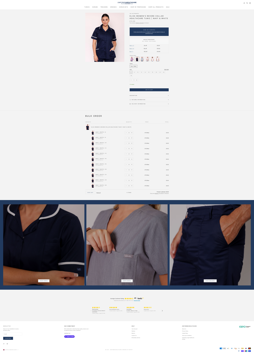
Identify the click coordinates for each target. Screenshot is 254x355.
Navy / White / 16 (101, 158)
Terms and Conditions (186, 335)
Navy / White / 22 (101, 174)
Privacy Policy (185, 331)
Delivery (133, 331)
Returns (133, 333)
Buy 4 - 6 (132, 48)
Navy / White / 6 (101, 132)
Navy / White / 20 (101, 169)
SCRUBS (95, 7)
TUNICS (87, 7)
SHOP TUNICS (44, 280)
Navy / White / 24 (101, 179)
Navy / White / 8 (101, 137)
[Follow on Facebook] (3, 343)
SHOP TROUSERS (210, 280)
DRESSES (113, 7)
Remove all (99, 192)
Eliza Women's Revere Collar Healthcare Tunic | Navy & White (111, 127)
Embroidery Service (136, 337)
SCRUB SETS (123, 7)
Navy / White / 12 (101, 148)
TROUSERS (104, 7)
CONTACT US (67, 333)
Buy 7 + (131, 51)
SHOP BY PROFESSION (138, 7)
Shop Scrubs (127, 280)
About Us (184, 328)
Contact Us (134, 335)
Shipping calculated (140, 22)
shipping (156, 193)
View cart (90, 192)
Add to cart (149, 89)
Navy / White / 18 (101, 163)
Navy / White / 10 (101, 142)
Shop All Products (155, 7)
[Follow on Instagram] (7, 343)
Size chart (166, 69)
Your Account (134, 328)
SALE (168, 7)
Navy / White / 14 (101, 153)
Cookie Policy (185, 333)
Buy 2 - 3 (132, 45)
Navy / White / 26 (101, 185)
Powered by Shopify (127, 349)
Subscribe (8, 338)
